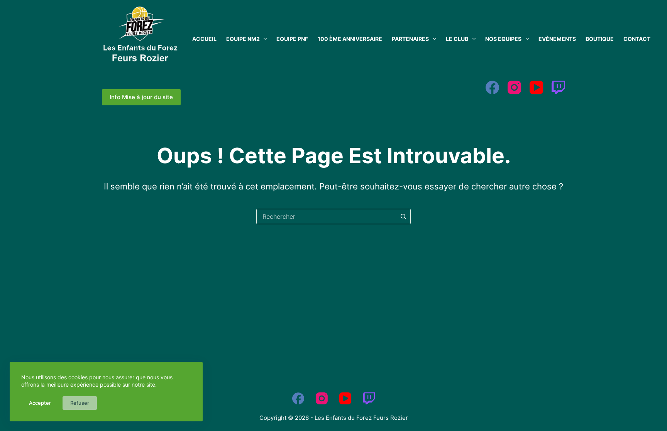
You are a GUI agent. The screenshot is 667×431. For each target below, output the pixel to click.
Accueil (204, 38)
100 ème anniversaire (350, 38)
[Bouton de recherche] (403, 216)
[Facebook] (492, 87)
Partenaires (410, 38)
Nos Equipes (503, 38)
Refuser (79, 403)
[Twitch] (558, 87)
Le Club (457, 38)
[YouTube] (536, 87)
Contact (636, 38)
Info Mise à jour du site (141, 97)
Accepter (40, 403)
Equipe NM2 (243, 38)
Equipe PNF (292, 38)
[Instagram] (514, 87)
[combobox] (326, 216)
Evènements (557, 38)
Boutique (600, 38)
